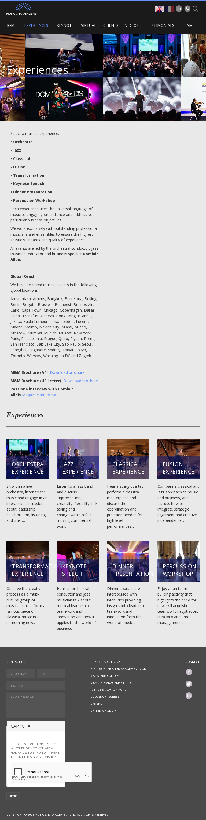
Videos (132, 25)
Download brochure (67, 372)
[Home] (23, 9)
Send (13, 796)
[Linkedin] (179, 8)
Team (187, 25)
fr (169, 9)
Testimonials (160, 25)
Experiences (36, 25)
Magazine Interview (39, 394)
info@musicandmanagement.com (120, 669)
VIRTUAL (88, 25)
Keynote (65, 25)
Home (11, 25)
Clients (111, 25)
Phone (187, 8)
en (159, 9)
